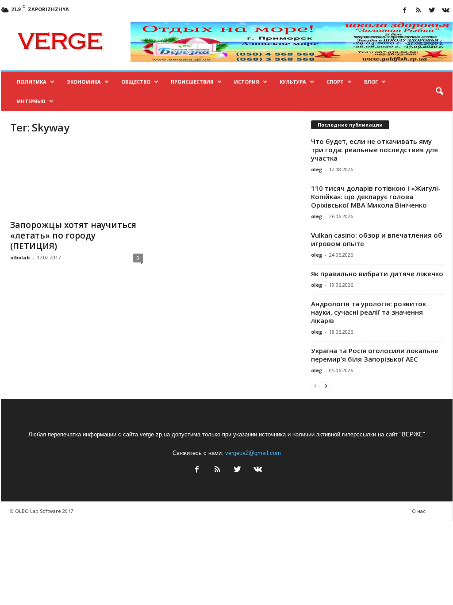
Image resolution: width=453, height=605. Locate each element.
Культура (293, 81)
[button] (439, 91)
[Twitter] (432, 10)
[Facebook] (404, 10)
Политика (31, 81)
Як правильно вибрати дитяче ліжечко (377, 273)
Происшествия (192, 81)
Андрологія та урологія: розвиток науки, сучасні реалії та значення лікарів (368, 312)
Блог (371, 81)
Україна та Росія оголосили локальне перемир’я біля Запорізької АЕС (374, 354)
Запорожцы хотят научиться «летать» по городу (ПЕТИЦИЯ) (73, 235)
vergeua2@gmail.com (253, 453)
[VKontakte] (446, 10)
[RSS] (418, 10)
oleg (316, 169)
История (246, 81)
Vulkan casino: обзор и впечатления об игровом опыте (376, 239)
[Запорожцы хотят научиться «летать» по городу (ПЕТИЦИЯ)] (76, 178)
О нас (419, 511)
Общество (135, 81)
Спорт (335, 81)
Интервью (31, 101)
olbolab (20, 257)
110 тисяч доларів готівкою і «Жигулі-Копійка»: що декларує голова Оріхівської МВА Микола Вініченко (376, 196)
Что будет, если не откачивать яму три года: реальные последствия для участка (374, 149)
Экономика (84, 81)
